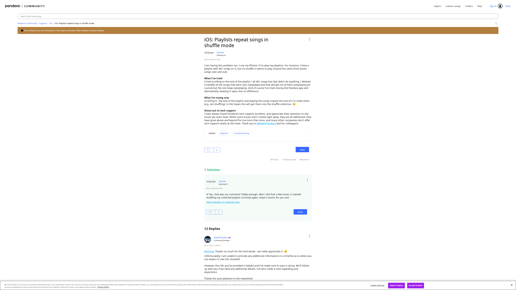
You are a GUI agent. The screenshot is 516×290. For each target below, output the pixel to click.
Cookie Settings (377, 285)
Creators (469, 6)
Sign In (493, 6)
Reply (302, 149)
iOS (50, 23)
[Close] (512, 285)
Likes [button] (208, 150)
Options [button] (495, 23)
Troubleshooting (241, 133)
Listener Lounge (453, 6)
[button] (309, 39)
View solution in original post (223, 202)
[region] (258, 285)
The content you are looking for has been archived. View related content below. (63, 30)
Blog (479, 6)
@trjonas (209, 251)
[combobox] (258, 16)
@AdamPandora (266, 123)
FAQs (508, 6)
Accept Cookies (415, 285)
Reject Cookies (396, 285)
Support (437, 6)
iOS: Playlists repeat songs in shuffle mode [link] (74, 23)
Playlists (224, 133)
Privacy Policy (103, 287)
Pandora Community (25, 6)
